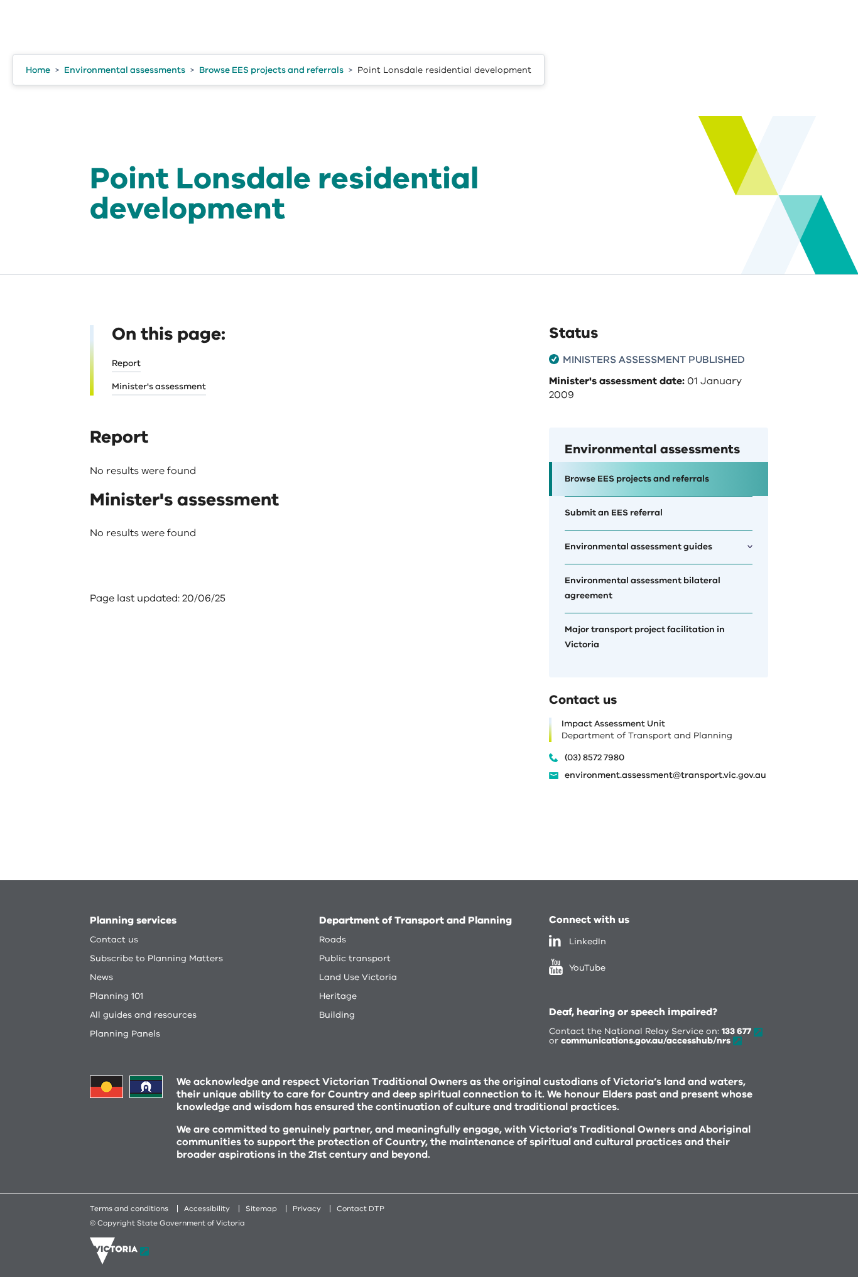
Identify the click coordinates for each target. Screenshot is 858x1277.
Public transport (355, 958)
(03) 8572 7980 (594, 757)
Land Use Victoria (358, 977)
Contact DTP (360, 1209)
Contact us (114, 940)
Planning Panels (125, 1034)
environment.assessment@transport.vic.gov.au (665, 775)
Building (337, 1015)
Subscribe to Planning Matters (156, 958)
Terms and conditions (129, 1209)
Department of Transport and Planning (415, 920)
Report (126, 363)
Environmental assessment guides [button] (638, 546)
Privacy (307, 1209)
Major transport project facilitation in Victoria (645, 636)
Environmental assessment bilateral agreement (642, 587)
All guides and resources (143, 1015)
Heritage (338, 996)
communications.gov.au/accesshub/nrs (645, 1041)
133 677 (736, 1031)
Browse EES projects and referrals (637, 479)
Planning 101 (116, 996)
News (101, 977)
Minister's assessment (159, 386)
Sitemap (261, 1209)
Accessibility (207, 1209)
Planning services (133, 920)
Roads (332, 940)
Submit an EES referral (614, 513)
